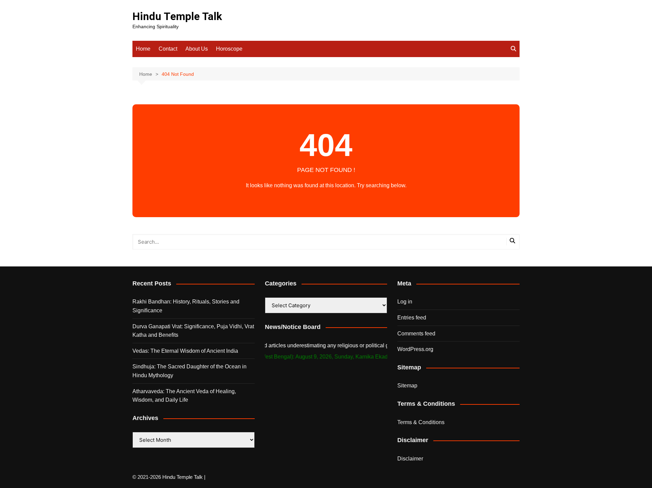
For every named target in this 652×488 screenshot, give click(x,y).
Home (143, 49)
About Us (196, 49)
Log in (404, 301)
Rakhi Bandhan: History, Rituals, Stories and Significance (185, 306)
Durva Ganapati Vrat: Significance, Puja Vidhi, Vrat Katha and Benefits (193, 331)
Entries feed (411, 317)
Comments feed (416, 333)
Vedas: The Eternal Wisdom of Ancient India (185, 351)
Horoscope (229, 49)
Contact (168, 49)
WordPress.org (415, 349)
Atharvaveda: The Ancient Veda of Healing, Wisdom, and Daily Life (184, 395)
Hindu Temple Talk (177, 16)
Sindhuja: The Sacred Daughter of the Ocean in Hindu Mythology (189, 371)
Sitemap (407, 385)
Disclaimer (410, 458)
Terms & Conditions (421, 422)
